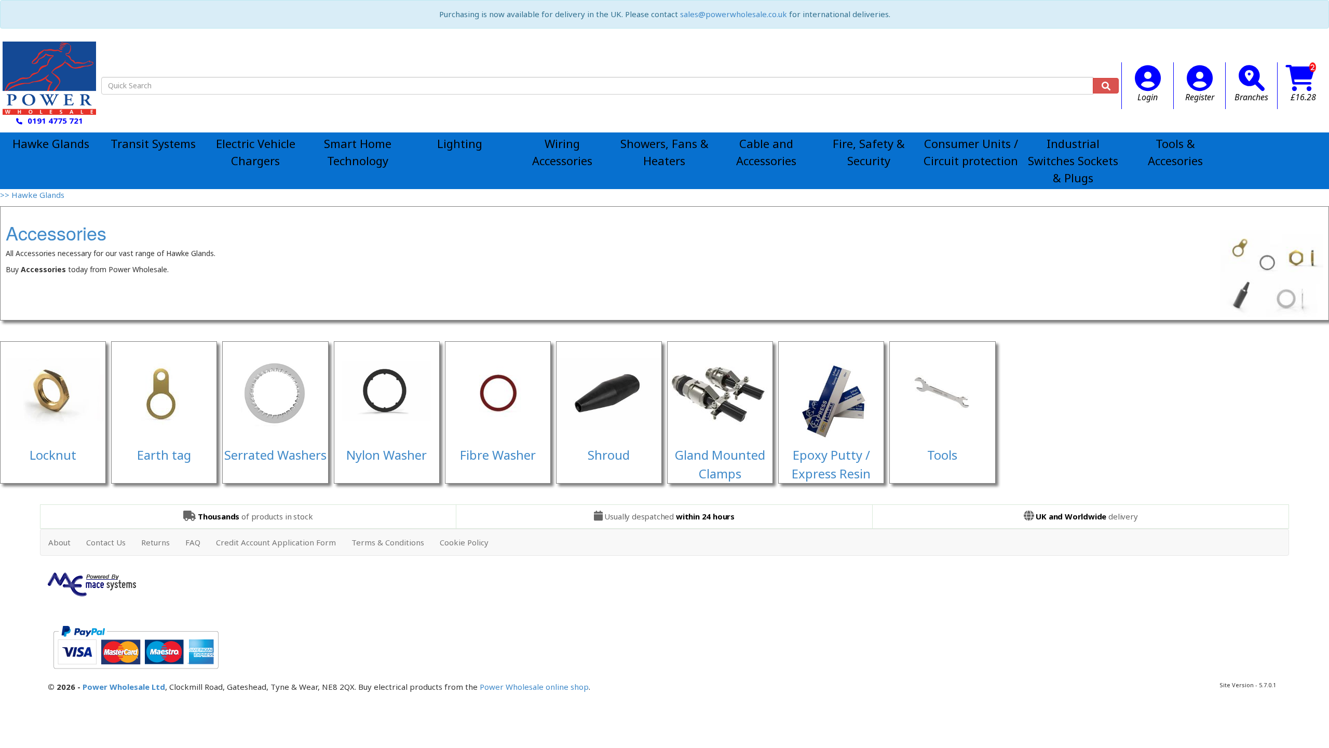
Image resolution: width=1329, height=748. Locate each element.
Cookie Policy (464, 542)
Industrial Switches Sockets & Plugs (1073, 160)
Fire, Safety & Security (869, 152)
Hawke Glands (50, 143)
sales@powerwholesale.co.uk (733, 14)
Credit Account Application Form (276, 542)
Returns (155, 542)
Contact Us (106, 542)
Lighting (459, 143)
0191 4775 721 (55, 120)
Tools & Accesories (1175, 152)
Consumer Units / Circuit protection (971, 152)
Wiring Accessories (562, 152)
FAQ (192, 542)
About (59, 542)
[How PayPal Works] (136, 646)
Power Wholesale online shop (534, 687)
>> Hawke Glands (32, 195)
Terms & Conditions (387, 542)
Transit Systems (153, 143)
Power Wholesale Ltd (124, 687)
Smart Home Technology (357, 152)
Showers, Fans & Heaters (664, 152)
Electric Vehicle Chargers (255, 152)
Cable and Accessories (766, 152)
